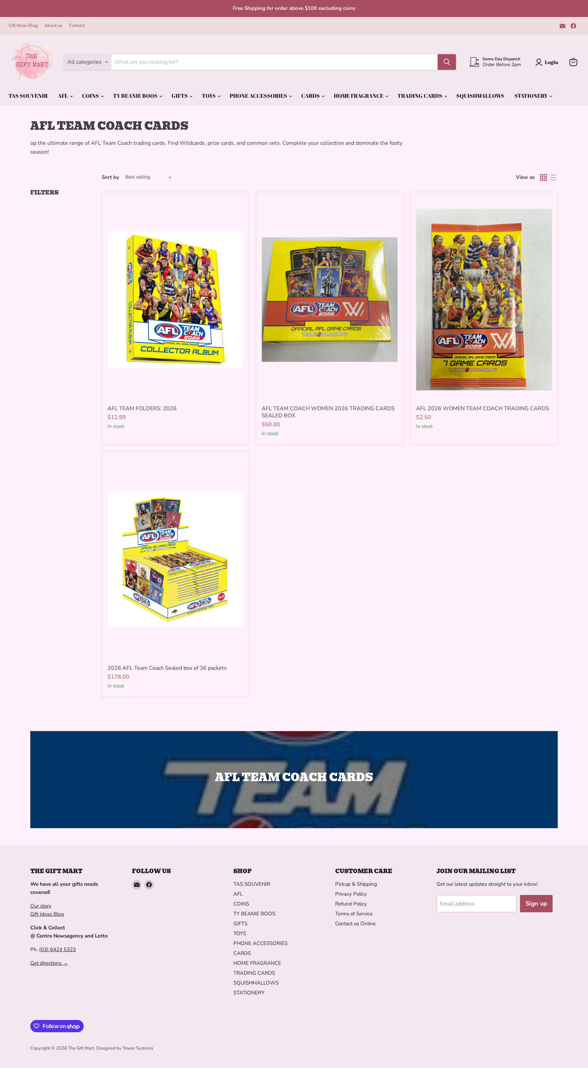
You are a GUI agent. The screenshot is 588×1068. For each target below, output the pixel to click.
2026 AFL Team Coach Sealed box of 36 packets (167, 668)
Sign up (536, 903)
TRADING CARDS (420, 95)
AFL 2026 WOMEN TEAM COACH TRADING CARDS (482, 408)
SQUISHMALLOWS (480, 95)
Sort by (110, 177)
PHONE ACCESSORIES (259, 95)
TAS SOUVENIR (28, 95)
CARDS (311, 95)
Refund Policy (351, 903)
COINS (91, 95)
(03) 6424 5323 (57, 949)
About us (53, 25)
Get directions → (49, 963)
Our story (40, 905)
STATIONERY (531, 95)
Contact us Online (355, 923)
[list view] (553, 177)
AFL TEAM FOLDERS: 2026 (142, 408)
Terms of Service (354, 913)
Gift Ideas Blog (23, 25)
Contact (77, 25)
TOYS (209, 95)
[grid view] (543, 177)
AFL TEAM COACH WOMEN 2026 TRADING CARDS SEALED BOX (328, 412)
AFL (63, 95)
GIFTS (180, 95)
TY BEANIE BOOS (136, 95)
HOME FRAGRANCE (359, 95)
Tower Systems (137, 1048)
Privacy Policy (351, 894)
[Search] (447, 62)
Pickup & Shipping (356, 884)
